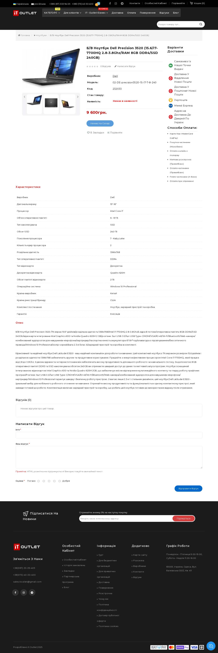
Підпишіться (183, 518)
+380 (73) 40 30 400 (83, 4)
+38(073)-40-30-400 (24, 575)
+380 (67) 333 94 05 (60, 4)
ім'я (18, 429)
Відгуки (164, 12)
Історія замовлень (74, 565)
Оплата (131, 12)
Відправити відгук (188, 488)
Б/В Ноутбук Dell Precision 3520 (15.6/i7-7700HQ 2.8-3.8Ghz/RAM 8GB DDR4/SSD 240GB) (99, 35)
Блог (176, 12)
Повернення (148, 12)
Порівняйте (178, 3)
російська (39, 4)
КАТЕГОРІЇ (52, 11)
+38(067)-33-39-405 (24, 568)
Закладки (69, 571)
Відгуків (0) (23, 400)
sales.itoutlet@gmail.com (27, 581)
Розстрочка (105, 593)
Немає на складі (100, 123)
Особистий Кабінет (75, 559)
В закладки (97, 132)
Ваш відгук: (22, 444)
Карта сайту (140, 555)
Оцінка (19, 481)
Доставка (117, 12)
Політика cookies (108, 626)
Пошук (201, 24)
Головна (25, 35)
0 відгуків (105, 66)
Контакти (138, 571)
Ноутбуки (41, 35)
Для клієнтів (71, 12)
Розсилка (138, 560)
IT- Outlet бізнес (96, 11)
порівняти (116, 132)
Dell (115, 76)
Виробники (139, 566)
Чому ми (103, 599)
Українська (22, 4)
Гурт (101, 555)
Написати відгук (126, 66)
